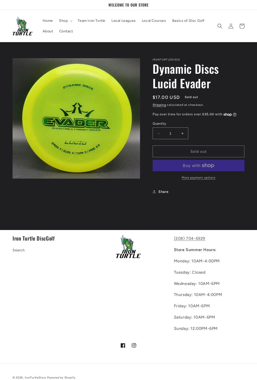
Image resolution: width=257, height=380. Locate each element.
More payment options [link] (198, 177)
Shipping (159, 105)
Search (19, 250)
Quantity (159, 123)
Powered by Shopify (61, 377)
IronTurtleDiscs (35, 377)
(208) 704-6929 (189, 238)
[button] (65, 21)
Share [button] (163, 192)
